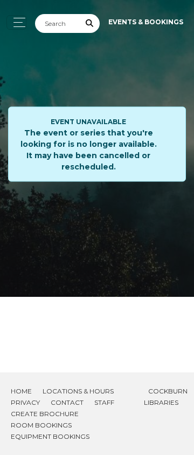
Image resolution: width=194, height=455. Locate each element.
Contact (67, 402)
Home (21, 391)
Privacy (25, 402)
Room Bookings (41, 425)
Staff (104, 402)
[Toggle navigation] (16, 22)
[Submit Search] (90, 23)
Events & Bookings (145, 22)
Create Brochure (45, 414)
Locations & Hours (78, 391)
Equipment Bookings (50, 436)
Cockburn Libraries (166, 396)
